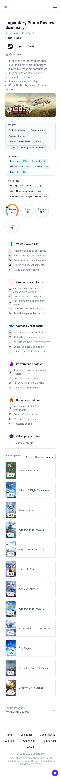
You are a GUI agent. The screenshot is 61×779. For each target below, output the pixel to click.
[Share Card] (20, 46)
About (30, 746)
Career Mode (36, 130)
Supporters (49, 740)
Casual (12, 147)
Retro (39, 141)
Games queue (47, 734)
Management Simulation (33, 147)
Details (32, 46)
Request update (15, 37)
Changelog (29, 740)
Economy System (17, 136)
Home (9, 734)
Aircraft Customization (19, 141)
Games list (26, 734)
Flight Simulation (17, 130)
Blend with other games (39, 456)
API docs (10, 740)
